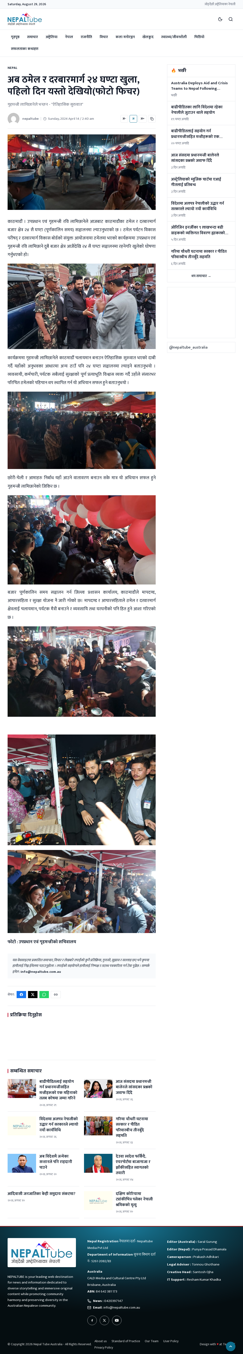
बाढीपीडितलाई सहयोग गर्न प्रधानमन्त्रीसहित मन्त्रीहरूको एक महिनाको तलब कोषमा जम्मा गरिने (58, 1090)
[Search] (230, 19)
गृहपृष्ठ (15, 37)
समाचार (32, 37)
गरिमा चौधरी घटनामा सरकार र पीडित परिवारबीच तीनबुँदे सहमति (132, 1127)
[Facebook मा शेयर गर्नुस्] (21, 994)
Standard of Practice (126, 1341)
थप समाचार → (201, 276)
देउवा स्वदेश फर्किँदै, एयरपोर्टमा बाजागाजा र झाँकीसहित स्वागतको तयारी (133, 1164)
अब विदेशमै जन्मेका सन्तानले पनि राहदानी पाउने (55, 1162)
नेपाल (69, 37)
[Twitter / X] (104, 1320)
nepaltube (30, 118)
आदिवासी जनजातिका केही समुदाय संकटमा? (41, 1193)
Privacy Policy (103, 1347)
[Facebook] (92, 1320)
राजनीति (86, 37)
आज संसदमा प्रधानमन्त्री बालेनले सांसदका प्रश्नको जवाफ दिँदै (134, 1087)
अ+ (143, 118)
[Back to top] (230, 1346)
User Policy (170, 1341)
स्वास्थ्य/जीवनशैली (174, 37)
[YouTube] (117, 1320)
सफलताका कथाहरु (24, 49)
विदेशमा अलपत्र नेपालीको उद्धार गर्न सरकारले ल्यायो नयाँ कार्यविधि (58, 1124)
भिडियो (199, 37)
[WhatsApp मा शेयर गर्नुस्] (44, 994)
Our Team (152, 1341)
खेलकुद (148, 37)
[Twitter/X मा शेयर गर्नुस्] (32, 994)
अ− (124, 118)
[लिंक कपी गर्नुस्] (56, 994)
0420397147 (113, 1301)
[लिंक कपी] (152, 119)
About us (100, 1341)
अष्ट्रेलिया (51, 37)
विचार (104, 37)
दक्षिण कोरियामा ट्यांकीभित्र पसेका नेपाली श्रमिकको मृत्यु (134, 1199)
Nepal (13, 68)
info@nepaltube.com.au (41, 972)
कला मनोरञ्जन (125, 37)
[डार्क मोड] (220, 19)
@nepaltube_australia (188, 347)
